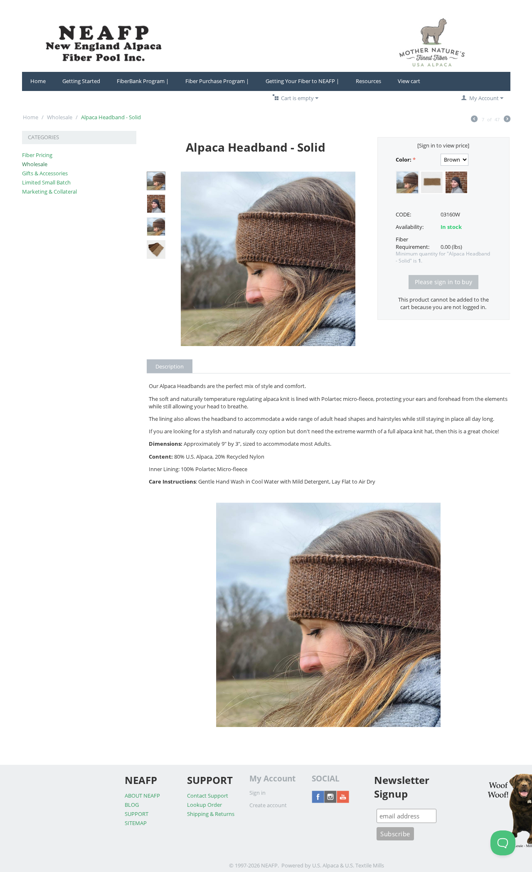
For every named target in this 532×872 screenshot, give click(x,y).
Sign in (257, 792)
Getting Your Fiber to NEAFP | (302, 81)
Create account (268, 805)
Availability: (410, 227)
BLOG (132, 804)
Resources (368, 81)
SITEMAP (136, 823)
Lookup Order (204, 804)
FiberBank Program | (143, 81)
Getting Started (81, 81)
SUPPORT (136, 814)
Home (38, 81)
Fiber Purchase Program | (217, 81)
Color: (403, 159)
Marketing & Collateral (49, 191)
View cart (409, 81)
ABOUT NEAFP (142, 795)
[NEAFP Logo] (266, 42)
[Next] (507, 120)
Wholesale (59, 117)
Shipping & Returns (210, 814)
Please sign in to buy (443, 282)
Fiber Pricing (37, 155)
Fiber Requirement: (412, 243)
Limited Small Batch (46, 182)
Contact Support (207, 795)
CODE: (403, 214)
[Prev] (474, 120)
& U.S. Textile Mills (362, 865)
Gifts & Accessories (45, 173)
